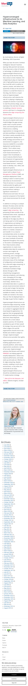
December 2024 (8, 472)
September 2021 (8, 522)
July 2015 (6, 602)
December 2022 (8, 499)
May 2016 (6, 588)
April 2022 (7, 509)
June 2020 (7, 545)
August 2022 (7, 506)
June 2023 (7, 488)
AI (2, 654)
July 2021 (6, 525)
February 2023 (8, 495)
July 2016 (6, 585)
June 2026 (7, 447)
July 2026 (6, 445)
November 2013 (8, 606)
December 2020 (8, 536)
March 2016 (7, 592)
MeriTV (4, 647)
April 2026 (7, 448)
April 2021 (7, 531)
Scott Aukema (16, 401)
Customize (14, 678)
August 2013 (7, 608)
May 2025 (6, 466)
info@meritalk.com (6, 627)
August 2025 (7, 461)
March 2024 (7, 481)
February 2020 (8, 552)
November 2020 (8, 538)
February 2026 (8, 452)
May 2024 (6, 479)
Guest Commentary (17, 31)
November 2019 (8, 556)
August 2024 (7, 473)
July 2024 (6, 475)
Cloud (3, 657)
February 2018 (8, 563)
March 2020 (7, 550)
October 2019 (8, 558)
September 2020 (8, 542)
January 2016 (7, 594)
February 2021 (8, 534)
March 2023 (7, 493)
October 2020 (8, 540)
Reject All (14, 682)
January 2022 (7, 515)
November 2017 (8, 567)
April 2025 (7, 468)
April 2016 (7, 590)
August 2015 (7, 601)
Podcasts (4, 645)
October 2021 (8, 520)
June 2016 (7, 586)
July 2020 (6, 543)
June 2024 (7, 477)
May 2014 (6, 604)
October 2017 (8, 568)
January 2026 (7, 454)
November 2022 (8, 500)
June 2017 (7, 574)
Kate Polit (8, 28)
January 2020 (7, 554)
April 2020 (7, 549)
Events (4, 640)
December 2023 (8, 482)
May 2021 (6, 529)
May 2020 (6, 547)
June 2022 (7, 507)
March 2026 (7, 450)
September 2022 (8, 504)
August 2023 (7, 486)
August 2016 (7, 583)
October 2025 (8, 459)
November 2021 (8, 518)
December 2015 (8, 595)
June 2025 (7, 464)
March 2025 (7, 470)
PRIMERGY (6, 353)
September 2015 (8, 599)
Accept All (14, 674)
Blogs (6, 31)
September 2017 (8, 570)
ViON (22, 401)
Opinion (4, 642)
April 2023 (7, 491)
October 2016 (8, 579)
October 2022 (8, 502)
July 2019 (6, 559)
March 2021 (7, 533)
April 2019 (7, 561)
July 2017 (6, 572)
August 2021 (7, 524)
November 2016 (8, 577)
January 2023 (7, 497)
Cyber (3, 659)
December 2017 (8, 565)
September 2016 (8, 581)
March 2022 (7, 511)
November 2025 (8, 457)
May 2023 (6, 490)
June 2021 (7, 527)
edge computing (13, 210)
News (3, 638)
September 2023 (8, 484)
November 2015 (8, 597)
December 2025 (8, 455)
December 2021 (8, 516)
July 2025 (6, 463)
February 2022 (8, 513)
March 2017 (7, 576)
